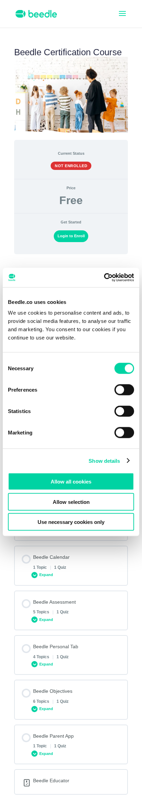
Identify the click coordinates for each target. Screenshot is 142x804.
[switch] (124, 389)
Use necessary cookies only (71, 522)
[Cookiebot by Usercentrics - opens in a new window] (104, 277)
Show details (104, 460)
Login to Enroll (71, 236)
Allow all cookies (71, 482)
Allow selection (71, 502)
